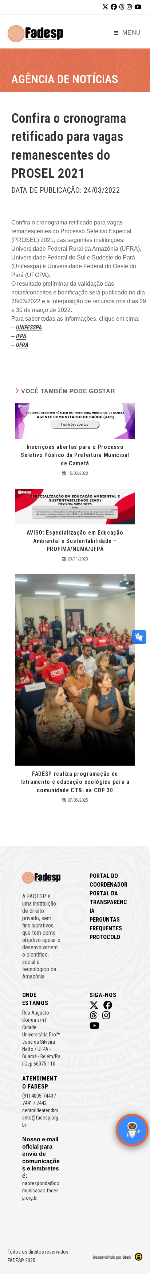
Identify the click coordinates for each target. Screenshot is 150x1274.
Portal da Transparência (108, 902)
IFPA (21, 336)
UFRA (22, 344)
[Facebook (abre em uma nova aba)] (114, 7)
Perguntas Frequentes (106, 924)
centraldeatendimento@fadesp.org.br (40, 1117)
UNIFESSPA (29, 327)
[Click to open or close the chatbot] (132, 1130)
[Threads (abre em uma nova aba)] (122, 7)
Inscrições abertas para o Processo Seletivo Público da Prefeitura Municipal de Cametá (75, 455)
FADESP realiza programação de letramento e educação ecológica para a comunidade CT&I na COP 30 (75, 782)
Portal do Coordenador (108, 880)
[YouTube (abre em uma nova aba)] (137, 7)
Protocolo (105, 937)
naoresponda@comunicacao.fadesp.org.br (40, 1190)
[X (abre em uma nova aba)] (105, 7)
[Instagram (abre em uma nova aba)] (129, 7)
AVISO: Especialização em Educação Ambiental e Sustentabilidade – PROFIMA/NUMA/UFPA (75, 540)
